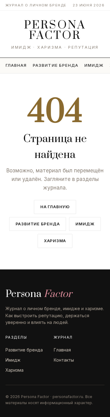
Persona (55, 30)
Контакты (64, 360)
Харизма (55, 240)
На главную (55, 206)
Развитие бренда (55, 65)
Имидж (94, 65)
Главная (16, 65)
